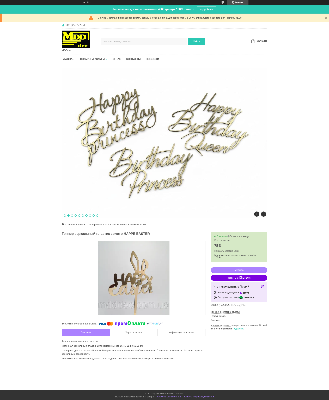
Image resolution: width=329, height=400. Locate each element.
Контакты (133, 59)
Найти (196, 41)
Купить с (233, 278)
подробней (206, 9)
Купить (239, 270)
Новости (152, 59)
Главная (68, 59)
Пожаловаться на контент (168, 397)
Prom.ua (180, 393)
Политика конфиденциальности (198, 397)
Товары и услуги (92, 59)
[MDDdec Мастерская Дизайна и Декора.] (81, 39)
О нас (117, 59)
